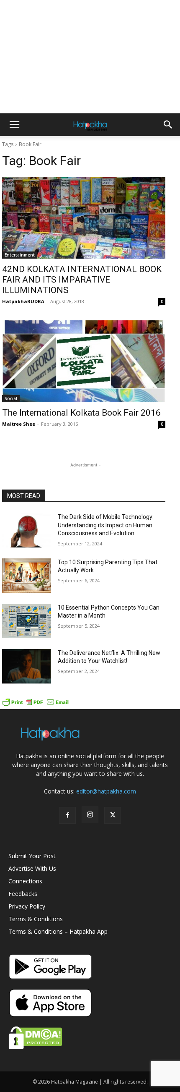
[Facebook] (67, 815)
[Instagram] (90, 815)
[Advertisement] (90, 56)
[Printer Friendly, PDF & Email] (35, 704)
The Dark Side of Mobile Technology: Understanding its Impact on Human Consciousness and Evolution (106, 525)
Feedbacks (22, 894)
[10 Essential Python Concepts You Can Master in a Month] (26, 621)
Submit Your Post (32, 856)
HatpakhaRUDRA (23, 301)
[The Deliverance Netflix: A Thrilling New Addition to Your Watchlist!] (26, 666)
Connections (25, 881)
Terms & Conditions (35, 919)
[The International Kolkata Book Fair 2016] (83, 361)
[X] (112, 815)
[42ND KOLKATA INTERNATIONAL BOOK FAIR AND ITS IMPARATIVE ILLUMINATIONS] (83, 218)
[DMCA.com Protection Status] (35, 1047)
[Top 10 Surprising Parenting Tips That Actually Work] (26, 575)
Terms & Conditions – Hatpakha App (58, 931)
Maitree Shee (18, 424)
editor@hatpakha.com (106, 791)
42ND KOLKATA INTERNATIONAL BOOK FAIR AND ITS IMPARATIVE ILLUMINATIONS (82, 279)
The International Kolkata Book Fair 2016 (81, 413)
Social (11, 398)
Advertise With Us (32, 868)
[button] (14, 124)
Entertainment (20, 255)
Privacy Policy (26, 906)
